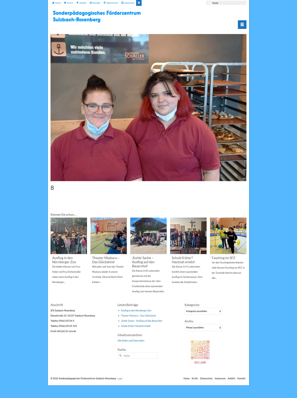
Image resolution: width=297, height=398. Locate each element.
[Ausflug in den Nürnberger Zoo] (69, 236)
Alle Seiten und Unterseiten (131, 340)
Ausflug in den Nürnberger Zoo (136, 310)
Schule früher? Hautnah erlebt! (136, 326)
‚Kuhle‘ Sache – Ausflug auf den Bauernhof (141, 320)
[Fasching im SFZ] (228, 236)
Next (243, 259)
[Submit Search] (209, 3)
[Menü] (242, 24)
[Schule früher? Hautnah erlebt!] (188, 236)
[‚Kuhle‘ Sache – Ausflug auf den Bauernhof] (148, 236)
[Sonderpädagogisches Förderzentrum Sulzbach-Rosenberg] (98, 16)
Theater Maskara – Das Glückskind (138, 315)
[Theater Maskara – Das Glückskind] (108, 236)
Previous (54, 259)
